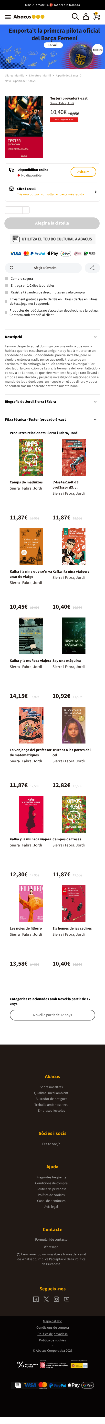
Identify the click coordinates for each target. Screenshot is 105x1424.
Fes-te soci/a (51, 1144)
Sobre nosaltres (51, 1087)
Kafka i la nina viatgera (71, 571)
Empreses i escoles (51, 1110)
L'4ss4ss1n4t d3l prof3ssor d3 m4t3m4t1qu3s (65, 487)
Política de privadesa (51, 1189)
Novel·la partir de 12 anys (20, 81)
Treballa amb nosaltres (51, 1104)
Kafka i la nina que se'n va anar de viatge (31, 574)
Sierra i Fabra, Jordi (62, 103)
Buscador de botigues (51, 1098)
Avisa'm (83, 171)
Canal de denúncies (51, 1200)
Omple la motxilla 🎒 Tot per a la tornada (52, 5)
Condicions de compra (51, 1183)
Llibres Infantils (14, 76)
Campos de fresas (66, 839)
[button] (86, 17)
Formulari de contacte (51, 1239)
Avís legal (51, 1206)
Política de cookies (51, 1195)
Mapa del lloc (52, 1321)
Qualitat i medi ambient (51, 1093)
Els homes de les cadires (72, 928)
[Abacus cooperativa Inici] (30, 19)
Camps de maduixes (26, 482)
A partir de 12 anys (67, 76)
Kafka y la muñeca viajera (30, 660)
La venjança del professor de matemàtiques (31, 752)
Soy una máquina (66, 660)
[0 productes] (96, 18)
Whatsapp (51, 1247)
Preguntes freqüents (51, 1177)
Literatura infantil (40, 76)
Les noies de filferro (26, 928)
